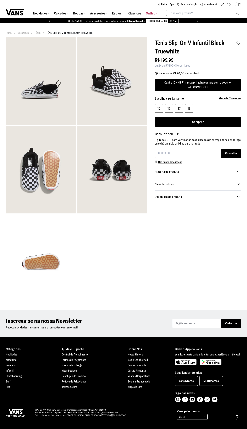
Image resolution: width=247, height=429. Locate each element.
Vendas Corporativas (139, 376)
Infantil (10, 370)
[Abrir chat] (237, 417)
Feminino (10, 365)
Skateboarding (14, 376)
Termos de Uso (69, 387)
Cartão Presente (137, 370)
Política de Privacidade (74, 381)
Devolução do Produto (74, 376)
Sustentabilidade (137, 365)
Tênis (38, 33)
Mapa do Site (135, 387)
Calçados (23, 33)
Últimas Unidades (136, 21)
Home (9, 33)
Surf (8, 381)
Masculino (11, 360)
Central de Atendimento (75, 354)
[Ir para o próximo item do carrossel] (197, 20)
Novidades (11, 354)
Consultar (231, 153)
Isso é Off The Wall (138, 360)
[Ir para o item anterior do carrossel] (49, 20)
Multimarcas (211, 381)
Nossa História (136, 354)
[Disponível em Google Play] (211, 362)
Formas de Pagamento (74, 360)
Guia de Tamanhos (230, 98)
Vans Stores (186, 381)
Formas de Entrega (72, 365)
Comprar (198, 122)
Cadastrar (231, 323)
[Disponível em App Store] (186, 362)
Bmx (8, 387)
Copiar (173, 21)
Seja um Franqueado (139, 381)
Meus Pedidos (69, 370)
